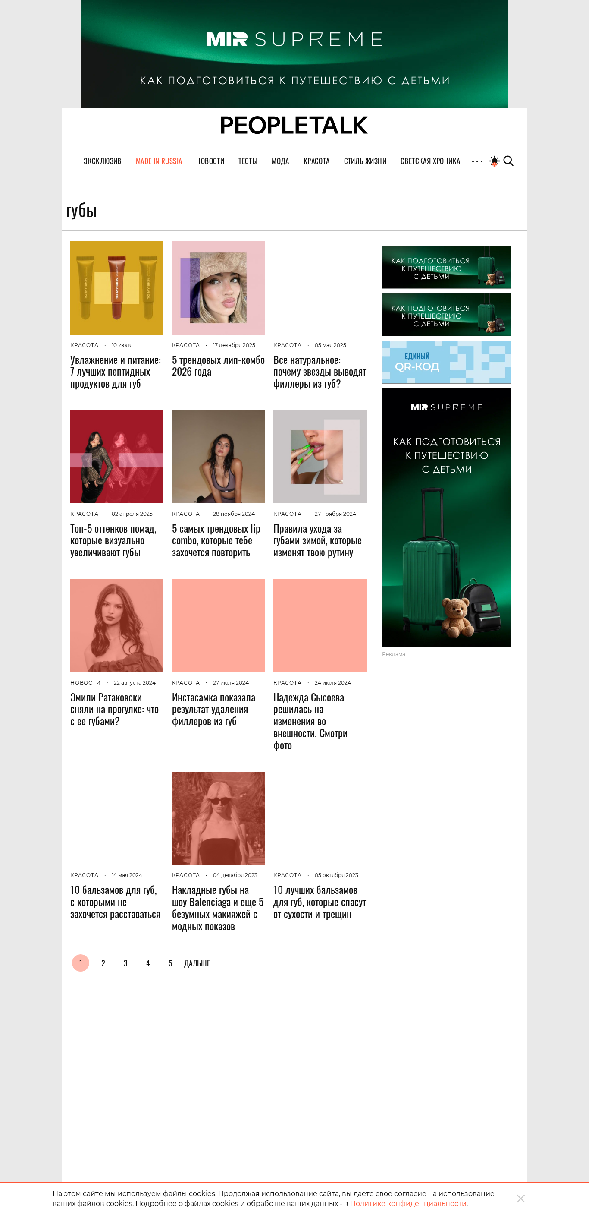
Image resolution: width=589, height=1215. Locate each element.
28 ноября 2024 (234, 514)
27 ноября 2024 (335, 514)
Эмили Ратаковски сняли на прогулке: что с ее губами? (114, 709)
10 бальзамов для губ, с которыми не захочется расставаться (115, 901)
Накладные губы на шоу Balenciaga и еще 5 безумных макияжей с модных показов (217, 907)
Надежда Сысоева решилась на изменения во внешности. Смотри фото (310, 720)
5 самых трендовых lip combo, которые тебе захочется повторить (216, 540)
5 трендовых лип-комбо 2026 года (218, 365)
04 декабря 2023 (235, 875)
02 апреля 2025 (132, 514)
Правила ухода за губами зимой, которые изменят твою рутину (317, 540)
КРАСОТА (84, 345)
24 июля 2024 (333, 682)
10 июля (122, 345)
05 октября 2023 (336, 875)
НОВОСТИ (85, 682)
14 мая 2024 (127, 875)
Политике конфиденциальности (408, 1203)
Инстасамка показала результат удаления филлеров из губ (213, 709)
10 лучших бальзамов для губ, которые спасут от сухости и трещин (319, 901)
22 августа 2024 (135, 682)
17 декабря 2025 (234, 345)
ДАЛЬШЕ (197, 963)
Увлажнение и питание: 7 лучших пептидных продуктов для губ (115, 371)
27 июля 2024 (231, 682)
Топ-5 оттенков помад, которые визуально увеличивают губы (113, 540)
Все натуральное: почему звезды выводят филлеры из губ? (319, 371)
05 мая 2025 (330, 345)
